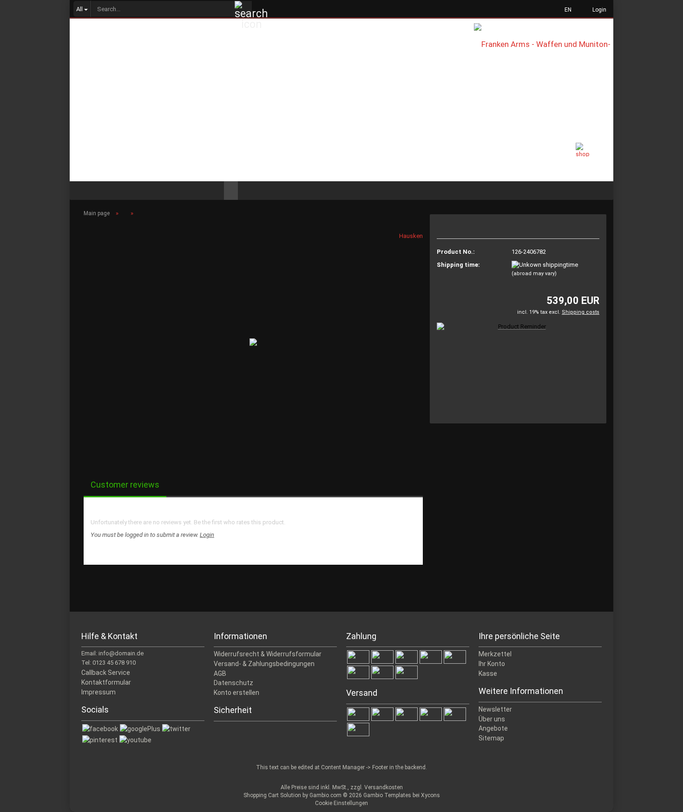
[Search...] (243, 9)
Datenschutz (233, 683)
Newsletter (495, 709)
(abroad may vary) (534, 274)
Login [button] (598, 10)
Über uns (492, 719)
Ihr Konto (492, 663)
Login (207, 534)
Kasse (488, 673)
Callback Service (105, 672)
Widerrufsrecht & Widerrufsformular (268, 654)
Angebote (493, 728)
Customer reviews (125, 484)
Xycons (430, 795)
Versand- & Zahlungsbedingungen (264, 663)
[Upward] (657, 798)
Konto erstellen (236, 692)
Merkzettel (495, 654)
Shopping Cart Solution (272, 795)
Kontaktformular (106, 682)
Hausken (411, 235)
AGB (220, 673)
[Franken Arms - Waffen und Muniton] (543, 51)
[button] (565, 9)
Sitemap (491, 738)
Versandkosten (383, 787)
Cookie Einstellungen (341, 803)
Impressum (98, 692)
